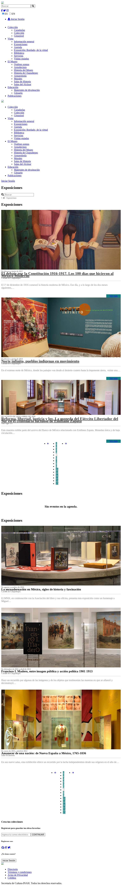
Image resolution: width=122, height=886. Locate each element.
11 (57, 472)
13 (57, 477)
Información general (24, 41)
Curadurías (19, 30)
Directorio (13, 869)
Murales (18, 78)
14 (57, 480)
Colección (13, 27)
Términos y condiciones (20, 872)
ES (6, 13)
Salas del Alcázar (22, 84)
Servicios (18, 55)
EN (13, 13)
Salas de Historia (22, 81)
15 (57, 483)
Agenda (18, 47)
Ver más (113, 295)
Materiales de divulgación (27, 90)
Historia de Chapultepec (26, 73)
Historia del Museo (23, 70)
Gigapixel (19, 35)
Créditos (12, 877)
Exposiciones (20, 44)
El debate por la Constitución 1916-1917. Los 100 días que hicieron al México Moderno (57, 274)
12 (57, 475)
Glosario (18, 93)
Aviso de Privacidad (18, 875)
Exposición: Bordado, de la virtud (31, 50)
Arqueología (20, 75)
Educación (13, 87)
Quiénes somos (21, 64)
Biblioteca (19, 53)
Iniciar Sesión (17, 19)
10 (57, 469)
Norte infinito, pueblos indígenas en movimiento (40, 361)
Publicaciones (14, 95)
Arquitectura (20, 67)
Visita (10, 38)
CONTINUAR (38, 834)
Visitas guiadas (21, 58)
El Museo (12, 61)
